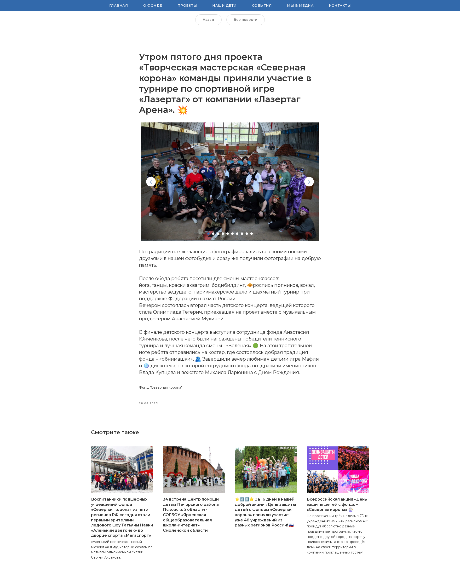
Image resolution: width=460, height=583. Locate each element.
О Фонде (152, 5)
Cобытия (262, 5)
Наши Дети (224, 5)
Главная (118, 5)
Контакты (340, 5)
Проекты (187, 5)
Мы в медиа (300, 5)
